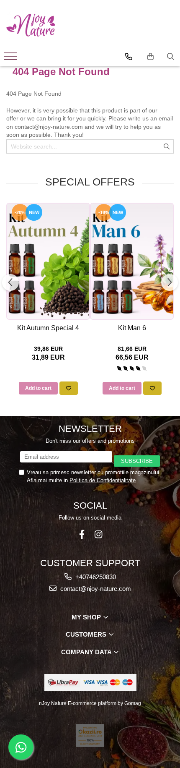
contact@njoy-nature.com (95, 588)
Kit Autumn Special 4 (48, 328)
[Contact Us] (128, 56)
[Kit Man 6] (132, 261)
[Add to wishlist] (68, 388)
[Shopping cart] (150, 56)
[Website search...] (170, 56)
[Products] (11, 58)
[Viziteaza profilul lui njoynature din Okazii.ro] (90, 735)
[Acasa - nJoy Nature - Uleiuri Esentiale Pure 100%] (30, 25)
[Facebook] (82, 534)
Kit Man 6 (132, 328)
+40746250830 (95, 576)
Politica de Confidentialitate (102, 480)
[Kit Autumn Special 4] (48, 261)
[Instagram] (98, 534)
